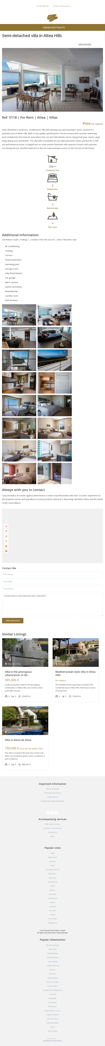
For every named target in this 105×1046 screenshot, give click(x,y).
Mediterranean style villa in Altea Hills (75, 673)
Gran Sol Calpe (52, 982)
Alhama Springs (52, 945)
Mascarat (52, 1002)
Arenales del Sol (52, 869)
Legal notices (52, 797)
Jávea (52, 902)
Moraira (52, 910)
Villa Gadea (52, 1031)
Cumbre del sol (52, 965)
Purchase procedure (52, 793)
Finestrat (52, 894)
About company (52, 788)
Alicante (52, 861)
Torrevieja (52, 918)
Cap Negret (52, 961)
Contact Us (52, 832)
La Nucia (52, 906)
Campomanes (52, 957)
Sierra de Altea (52, 1023)
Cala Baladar (52, 953)
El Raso (52, 969)
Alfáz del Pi (52, 857)
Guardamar (52, 898)
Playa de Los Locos (52, 1010)
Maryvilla (52, 998)
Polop (52, 914)
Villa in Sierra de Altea (18, 740)
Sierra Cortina (52, 1019)
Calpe (52, 886)
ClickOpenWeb (51, 1038)
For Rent (27, 117)
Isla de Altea (52, 986)
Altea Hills (53, 949)
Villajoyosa (52, 923)
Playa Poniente (52, 1014)
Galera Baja (52, 978)
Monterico (52, 1006)
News (52, 836)
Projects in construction (52, 828)
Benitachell (52, 882)
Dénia (52, 890)
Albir (52, 853)
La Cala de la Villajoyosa (52, 990)
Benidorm (53, 873)
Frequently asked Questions (52, 801)
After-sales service (52, 824)
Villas (53, 117)
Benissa (52, 878)
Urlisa (52, 1027)
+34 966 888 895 (42, 6)
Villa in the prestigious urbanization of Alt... (18, 673)
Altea (41, 117)
